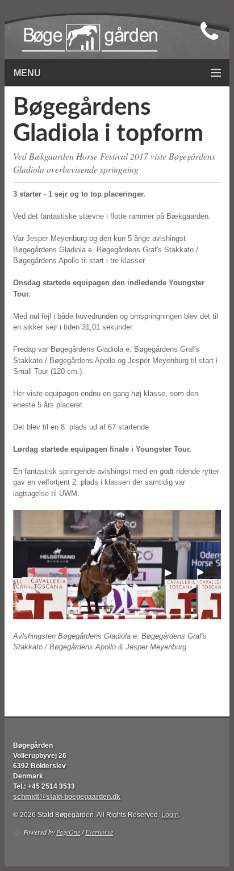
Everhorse (99, 831)
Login (170, 815)
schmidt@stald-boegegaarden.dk (66, 797)
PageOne (68, 831)
